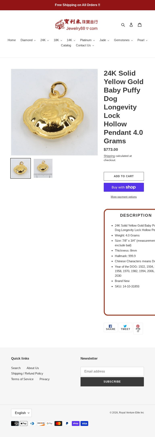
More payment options (124, 196)
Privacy (45, 379)
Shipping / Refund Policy (27, 373)
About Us (33, 368)
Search (16, 368)
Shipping (109, 155)
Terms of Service (22, 379)
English (20, 413)
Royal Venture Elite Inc (131, 412)
